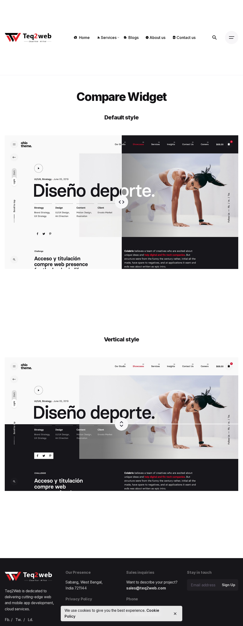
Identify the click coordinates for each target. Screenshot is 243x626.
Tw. (18, 619)
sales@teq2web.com (146, 588)
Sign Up (228, 585)
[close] (175, 613)
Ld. (30, 619)
